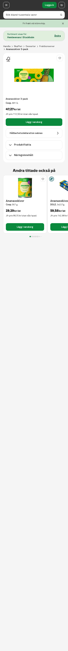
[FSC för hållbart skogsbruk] (8, 59)
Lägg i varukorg (34, 122)
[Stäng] (62, 23)
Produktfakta (22, 144)
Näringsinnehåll (23, 155)
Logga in (49, 5)
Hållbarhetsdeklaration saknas (26, 133)
